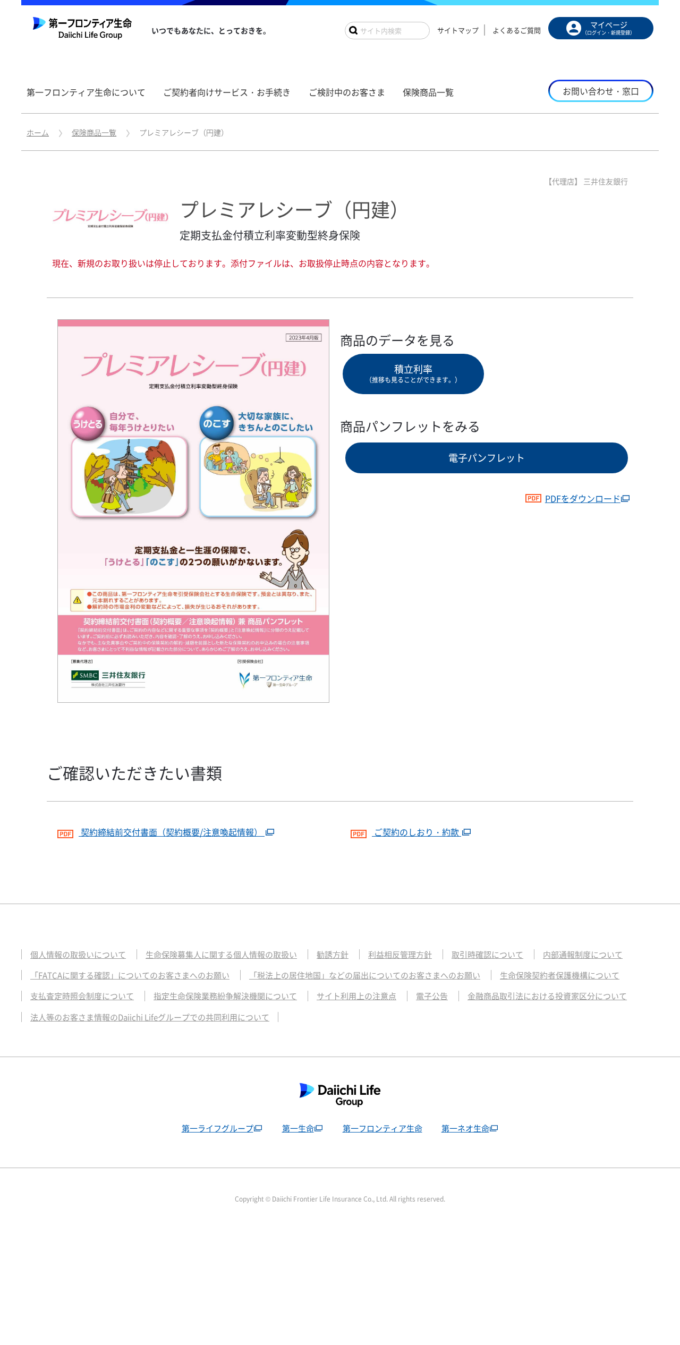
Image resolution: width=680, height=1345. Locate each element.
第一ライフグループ (217, 1128)
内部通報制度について (583, 954)
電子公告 (432, 996)
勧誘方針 (332, 954)
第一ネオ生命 (465, 1128)
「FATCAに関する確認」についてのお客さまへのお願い (130, 975)
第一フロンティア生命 (382, 1128)
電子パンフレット (486, 457)
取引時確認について (487, 954)
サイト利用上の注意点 (356, 996)
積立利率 (413, 373)
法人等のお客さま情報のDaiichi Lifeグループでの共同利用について (149, 1017)
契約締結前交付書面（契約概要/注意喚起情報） (172, 831)
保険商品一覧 (94, 132)
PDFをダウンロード (582, 498)
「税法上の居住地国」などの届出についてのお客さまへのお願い (364, 975)
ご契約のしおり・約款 (416, 831)
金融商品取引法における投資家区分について (547, 996)
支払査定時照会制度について (82, 996)
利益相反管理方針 (400, 954)
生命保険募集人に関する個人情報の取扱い (221, 954)
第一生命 (298, 1128)
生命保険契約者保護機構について (559, 975)
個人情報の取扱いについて (78, 954)
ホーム (38, 132)
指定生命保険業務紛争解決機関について (225, 996)
